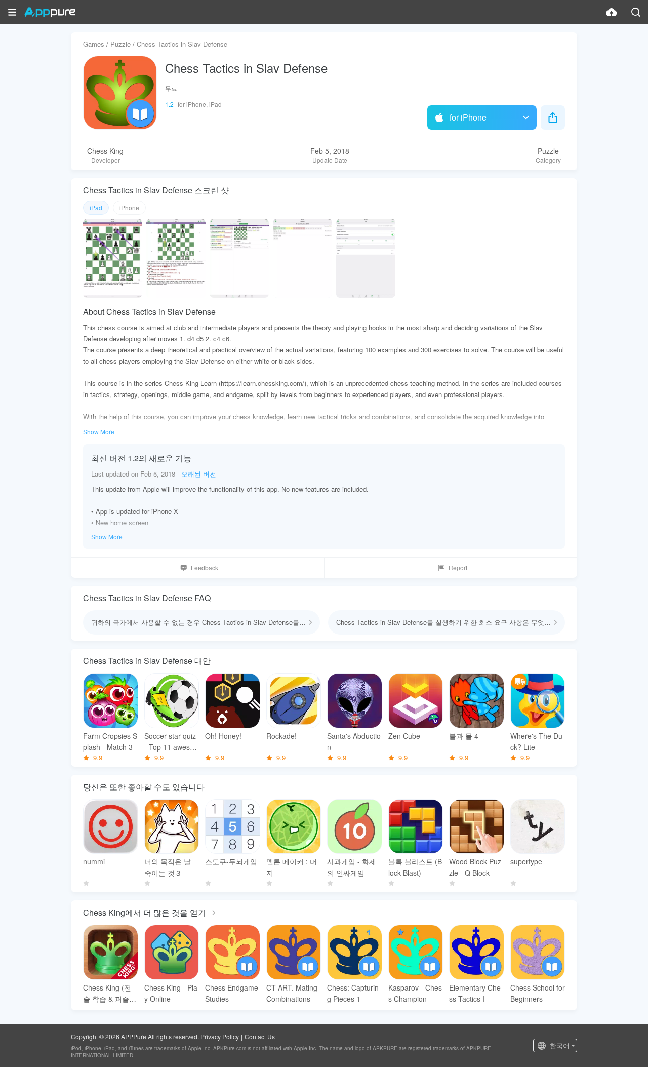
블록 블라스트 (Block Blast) (415, 867)
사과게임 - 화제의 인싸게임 (351, 867)
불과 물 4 (463, 736)
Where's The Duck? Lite (536, 741)
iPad (96, 207)
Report (458, 567)
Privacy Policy (219, 1036)
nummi (94, 861)
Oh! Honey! (223, 736)
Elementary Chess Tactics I (475, 993)
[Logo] (49, 12)
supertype (526, 861)
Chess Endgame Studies (231, 993)
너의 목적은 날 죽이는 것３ (167, 867)
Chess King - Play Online (170, 993)
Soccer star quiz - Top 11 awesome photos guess (170, 742)
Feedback (204, 567)
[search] (636, 12)
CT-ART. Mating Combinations (291, 993)
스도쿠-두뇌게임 (231, 861)
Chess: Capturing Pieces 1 (353, 993)
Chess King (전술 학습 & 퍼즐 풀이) (107, 993)
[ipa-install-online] (611, 12)
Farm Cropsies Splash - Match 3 (110, 741)
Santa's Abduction (354, 741)
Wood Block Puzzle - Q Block (475, 867)
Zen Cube (404, 736)
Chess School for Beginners (537, 993)
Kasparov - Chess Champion (415, 993)
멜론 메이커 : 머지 (291, 867)
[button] (12, 12)
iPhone (129, 207)
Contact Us (260, 1036)
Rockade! (281, 736)
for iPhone (468, 117)
